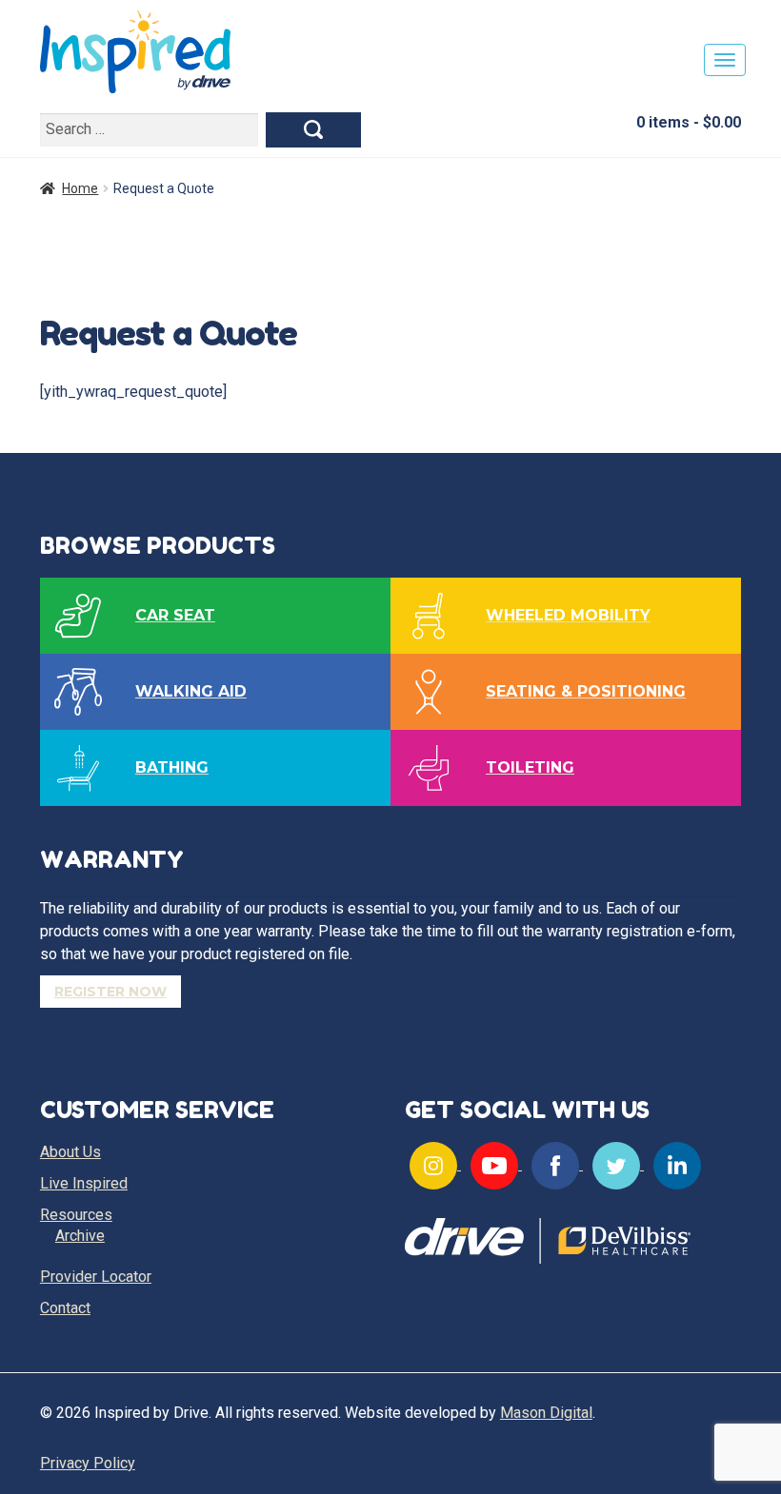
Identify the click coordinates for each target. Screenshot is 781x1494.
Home (80, 188)
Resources (76, 1215)
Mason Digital (546, 1413)
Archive (80, 1236)
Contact (65, 1308)
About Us (70, 1152)
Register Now (110, 991)
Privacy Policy (87, 1463)
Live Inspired (84, 1183)
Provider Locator (95, 1277)
